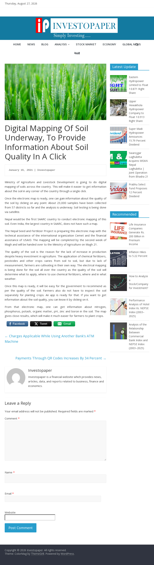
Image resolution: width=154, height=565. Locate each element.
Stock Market (86, 44)
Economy (109, 44)
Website (10, 512)
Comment (12, 418)
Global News (131, 44)
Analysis (61, 44)
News (31, 44)
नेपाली (77, 53)
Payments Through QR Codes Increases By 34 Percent (60, 358)
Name (10, 472)
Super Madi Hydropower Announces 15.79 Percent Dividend (137, 136)
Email (9, 493)
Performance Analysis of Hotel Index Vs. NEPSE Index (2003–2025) (139, 308)
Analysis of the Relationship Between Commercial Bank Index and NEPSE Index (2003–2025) (138, 336)
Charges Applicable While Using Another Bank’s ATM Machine (49, 339)
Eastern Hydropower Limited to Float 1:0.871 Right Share (138, 85)
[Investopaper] (77, 19)
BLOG (44, 44)
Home (17, 44)
